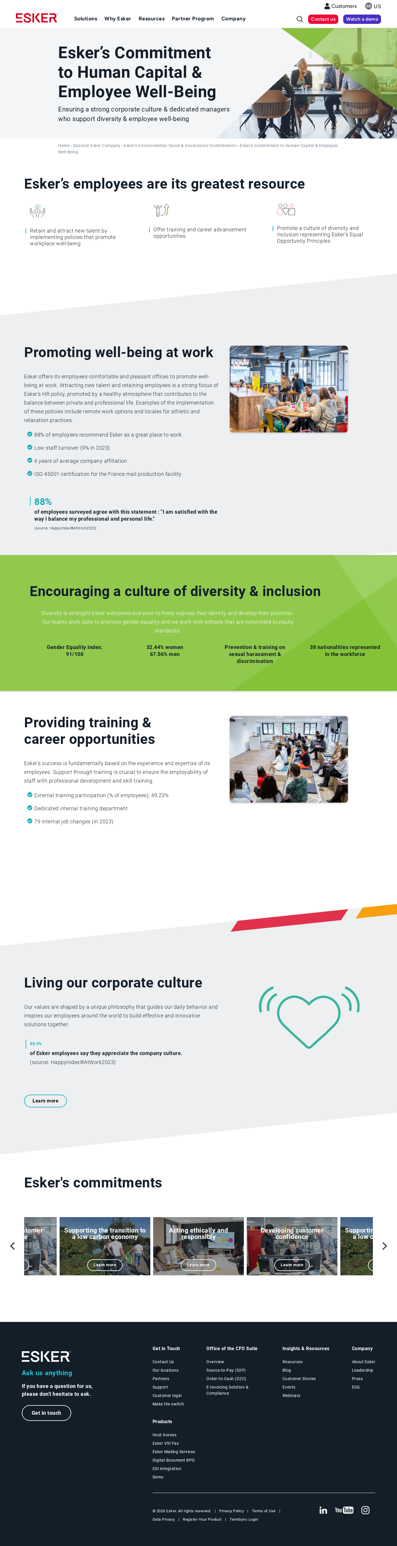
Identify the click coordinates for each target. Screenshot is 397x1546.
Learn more (45, 1101)
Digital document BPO (174, 1460)
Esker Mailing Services (174, 1451)
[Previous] (13, 1246)
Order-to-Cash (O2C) (226, 1378)
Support (160, 1387)
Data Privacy (164, 1519)
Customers (344, 6)
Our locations (166, 1370)
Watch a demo (362, 19)
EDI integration (167, 1468)
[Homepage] (37, 20)
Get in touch (46, 1413)
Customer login (167, 1395)
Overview (215, 1361)
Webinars (291, 1395)
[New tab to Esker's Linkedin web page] (323, 1510)
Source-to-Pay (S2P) (226, 1370)
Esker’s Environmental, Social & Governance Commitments (180, 145)
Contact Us (163, 1361)
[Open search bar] (300, 19)
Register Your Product (202, 1519)
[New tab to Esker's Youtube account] (344, 1510)
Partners (161, 1378)
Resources (292, 1361)
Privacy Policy (231, 1511)
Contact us (323, 19)
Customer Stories (299, 1378)
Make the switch (168, 1404)
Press (357, 1378)
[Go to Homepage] (46, 1356)
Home (63, 145)
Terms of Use (264, 1511)
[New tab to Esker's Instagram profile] (365, 1510)
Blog (286, 1370)
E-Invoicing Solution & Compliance (227, 1390)
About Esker (363, 1361)
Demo (158, 1477)
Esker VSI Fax (166, 1443)
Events (289, 1387)
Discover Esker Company (97, 145)
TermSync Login (244, 1519)
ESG (356, 1387)
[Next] (384, 1246)
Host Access (165, 1434)
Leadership (362, 1370)
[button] (373, 8)
